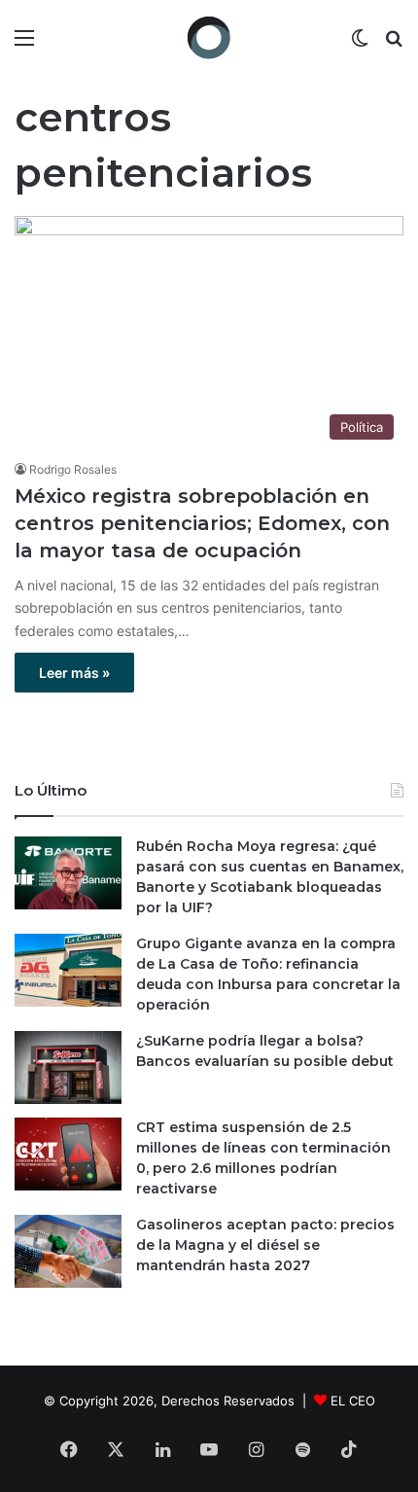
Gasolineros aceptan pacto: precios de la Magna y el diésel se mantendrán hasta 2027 (265, 1245)
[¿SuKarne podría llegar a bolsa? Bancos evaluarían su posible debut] (68, 1067)
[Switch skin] (359, 44)
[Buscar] (393, 44)
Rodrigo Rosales (73, 469)
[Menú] (24, 44)
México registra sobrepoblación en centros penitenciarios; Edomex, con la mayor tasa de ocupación (202, 523)
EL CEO (353, 1400)
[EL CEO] (209, 37)
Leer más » (74, 672)
